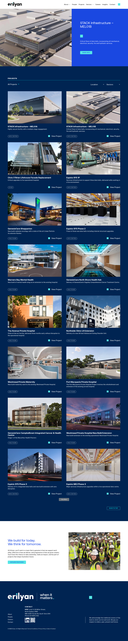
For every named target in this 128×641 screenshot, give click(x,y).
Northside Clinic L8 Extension (80, 331)
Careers (10, 619)
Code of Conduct (51, 628)
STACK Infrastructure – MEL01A (22, 126)
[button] (64, 499)
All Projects (13, 84)
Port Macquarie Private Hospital (81, 382)
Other (11, 187)
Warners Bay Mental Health (21, 280)
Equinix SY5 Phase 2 (75, 228)
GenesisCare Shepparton (20, 228)
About (10, 614)
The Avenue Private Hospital (21, 331)
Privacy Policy (42, 628)
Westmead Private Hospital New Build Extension (89, 433)
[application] (69, 4)
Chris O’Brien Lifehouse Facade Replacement (29, 177)
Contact (10, 622)
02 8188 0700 (34, 616)
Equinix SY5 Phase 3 (17, 484)
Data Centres (13, 136)
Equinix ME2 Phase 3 (76, 484)
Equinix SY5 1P (73, 177)
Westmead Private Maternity (21, 382)
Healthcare (13, 238)
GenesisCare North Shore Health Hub (83, 280)
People (10, 617)
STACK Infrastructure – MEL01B (81, 126)
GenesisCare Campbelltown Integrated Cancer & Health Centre (34, 434)
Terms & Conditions (32, 628)
